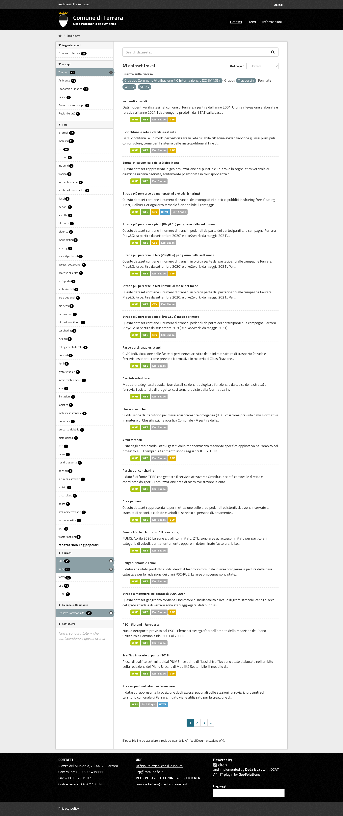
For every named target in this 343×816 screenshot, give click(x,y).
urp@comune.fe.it (149, 771)
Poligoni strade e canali (139, 562)
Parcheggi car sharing (138, 470)
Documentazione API (209, 740)
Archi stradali (132, 439)
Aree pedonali (132, 501)
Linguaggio (220, 786)
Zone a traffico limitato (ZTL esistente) (150, 532)
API (187, 740)
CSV (172, 119)
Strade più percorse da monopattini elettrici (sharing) (161, 193)
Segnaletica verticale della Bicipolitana (150, 162)
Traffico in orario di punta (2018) (146, 655)
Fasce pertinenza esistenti (141, 347)
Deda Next (253, 769)
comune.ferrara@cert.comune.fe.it (161, 784)
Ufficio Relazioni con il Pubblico (159, 766)
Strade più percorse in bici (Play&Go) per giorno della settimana (168, 255)
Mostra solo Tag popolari (79, 545)
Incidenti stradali (134, 101)
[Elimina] (220, 80)
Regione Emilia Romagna (74, 4)
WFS (145, 119)
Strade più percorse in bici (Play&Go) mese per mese (160, 285)
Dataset (236, 21)
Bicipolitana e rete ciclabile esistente (149, 132)
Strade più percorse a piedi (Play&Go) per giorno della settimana (169, 224)
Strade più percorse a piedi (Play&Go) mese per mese (160, 316)
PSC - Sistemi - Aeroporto (141, 624)
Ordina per (237, 66)
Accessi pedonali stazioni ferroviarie (148, 686)
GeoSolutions (249, 774)
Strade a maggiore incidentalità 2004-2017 (153, 593)
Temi (252, 21)
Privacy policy (68, 808)
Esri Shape (159, 119)
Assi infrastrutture (136, 378)
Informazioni (272, 21)
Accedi (278, 5)
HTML (165, 212)
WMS (135, 119)
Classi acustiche (134, 409)
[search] (273, 52)
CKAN (220, 765)
